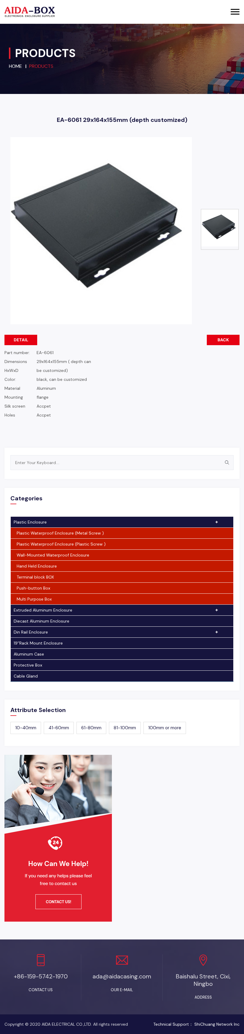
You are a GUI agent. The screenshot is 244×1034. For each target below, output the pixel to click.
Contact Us (41, 989)
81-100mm (125, 728)
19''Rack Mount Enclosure (38, 643)
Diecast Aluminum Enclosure (41, 621)
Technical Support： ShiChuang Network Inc (196, 1024)
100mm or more (164, 728)
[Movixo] (29, 12)
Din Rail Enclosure (31, 632)
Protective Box (28, 665)
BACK (223, 339)
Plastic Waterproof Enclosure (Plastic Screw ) (61, 544)
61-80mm (91, 728)
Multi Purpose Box (34, 599)
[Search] (227, 462)
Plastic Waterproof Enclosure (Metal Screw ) (60, 533)
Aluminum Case (29, 654)
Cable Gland (26, 676)
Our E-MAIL (122, 989)
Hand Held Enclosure (37, 566)
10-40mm (25, 728)
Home (15, 66)
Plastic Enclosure (30, 522)
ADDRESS (203, 997)
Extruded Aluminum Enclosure (43, 610)
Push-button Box (33, 588)
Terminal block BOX (35, 577)
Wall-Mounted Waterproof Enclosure (53, 555)
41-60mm (59, 728)
